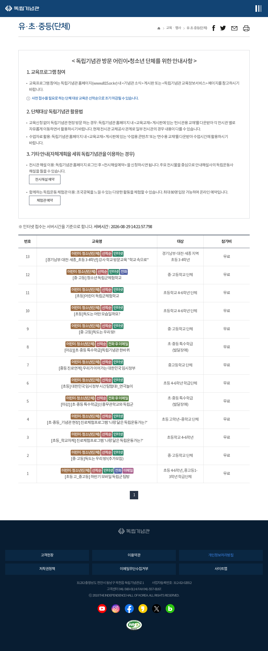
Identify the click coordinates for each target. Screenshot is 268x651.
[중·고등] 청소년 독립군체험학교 (96, 278)
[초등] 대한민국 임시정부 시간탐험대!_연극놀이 (97, 386)
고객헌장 (47, 555)
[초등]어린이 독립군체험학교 (97, 296)
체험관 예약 (45, 201)
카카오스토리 (142, 608)
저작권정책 (47, 569)
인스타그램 (115, 608)
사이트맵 (221, 569)
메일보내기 (234, 28)
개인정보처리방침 (220, 555)
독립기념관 (22, 9)
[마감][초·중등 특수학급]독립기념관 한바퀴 (97, 350)
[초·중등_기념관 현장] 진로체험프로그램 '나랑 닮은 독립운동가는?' (97, 422)
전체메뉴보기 (258, 8)
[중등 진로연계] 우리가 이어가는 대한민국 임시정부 (97, 368)
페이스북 (129, 608)
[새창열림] (213, 28)
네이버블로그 (170, 608)
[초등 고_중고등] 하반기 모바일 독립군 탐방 (97, 477)
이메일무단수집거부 (134, 569)
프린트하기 (246, 28)
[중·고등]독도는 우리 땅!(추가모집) (97, 459)
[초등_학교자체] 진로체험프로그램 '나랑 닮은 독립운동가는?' (97, 441)
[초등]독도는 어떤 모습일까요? (97, 314)
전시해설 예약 (44, 180)
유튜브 (102, 608)
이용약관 (134, 555)
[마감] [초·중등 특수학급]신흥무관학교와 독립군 (97, 404)
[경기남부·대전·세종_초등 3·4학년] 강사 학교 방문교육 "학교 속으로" (97, 260)
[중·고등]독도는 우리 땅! (97, 332)
